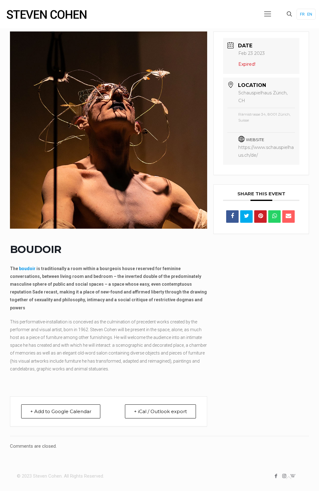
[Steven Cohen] (46, 14)
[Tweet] (246, 216)
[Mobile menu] (267, 14)
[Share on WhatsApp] (274, 216)
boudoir (27, 268)
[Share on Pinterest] (260, 216)
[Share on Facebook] (232, 216)
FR (302, 14)
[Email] (288, 216)
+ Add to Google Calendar (60, 411)
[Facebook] (276, 476)
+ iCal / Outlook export (160, 411)
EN (309, 14)
